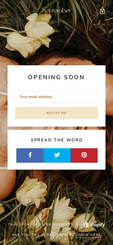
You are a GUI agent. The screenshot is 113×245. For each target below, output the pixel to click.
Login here (88, 235)
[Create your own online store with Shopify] (94, 224)
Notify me (56, 113)
